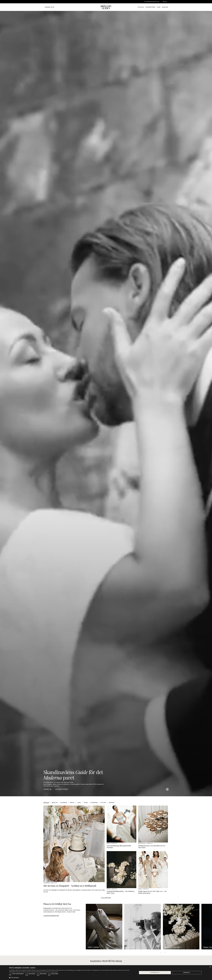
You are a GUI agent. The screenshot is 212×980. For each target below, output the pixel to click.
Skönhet (112, 802)
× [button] (210, 967)
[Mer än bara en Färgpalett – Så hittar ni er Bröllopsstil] (74, 850)
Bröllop (55, 802)
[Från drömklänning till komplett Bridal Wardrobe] (121, 827)
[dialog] (106, 972)
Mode (86, 802)
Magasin (165, 7)
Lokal (79, 802)
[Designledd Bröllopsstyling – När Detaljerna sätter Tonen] (121, 873)
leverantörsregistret (51, 915)
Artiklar (141, 7)
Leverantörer (150, 7)
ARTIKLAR (47, 789)
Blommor (64, 802)
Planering (94, 802)
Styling (103, 802)
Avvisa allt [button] (186, 972)
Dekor (72, 802)
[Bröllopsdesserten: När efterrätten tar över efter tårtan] (153, 827)
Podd (158, 7)
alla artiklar (106, 897)
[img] (106, 7)
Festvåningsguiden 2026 (151, 1)
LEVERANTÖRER (61, 789)
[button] (161, 952)
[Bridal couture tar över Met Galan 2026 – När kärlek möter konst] (153, 873)
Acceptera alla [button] (154, 972)
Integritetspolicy (54, 972)
